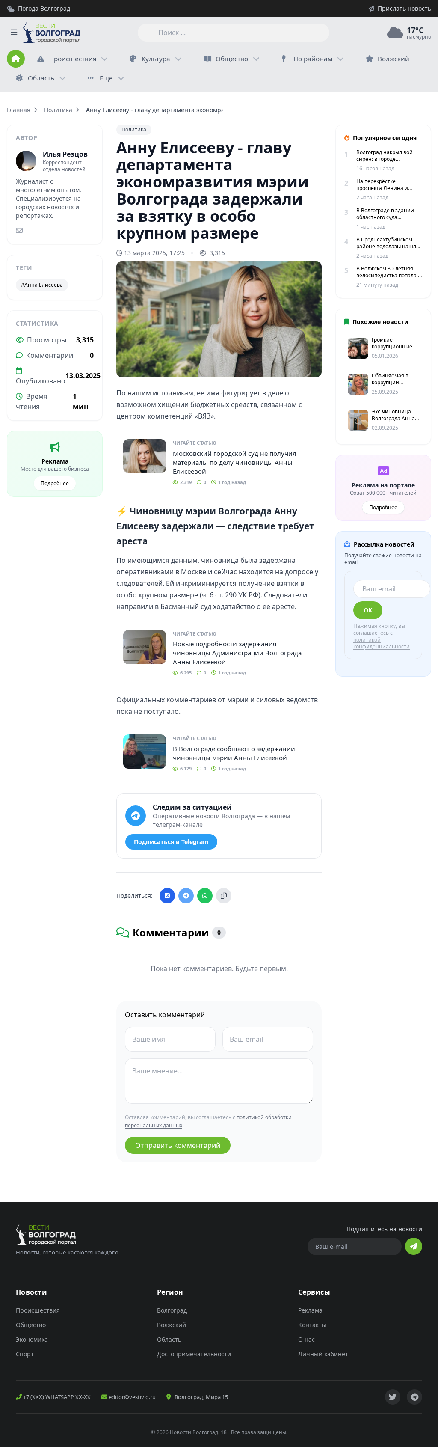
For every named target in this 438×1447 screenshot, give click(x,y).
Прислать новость (404, 8)
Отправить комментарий (177, 1145)
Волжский (171, 1325)
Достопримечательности (194, 1354)
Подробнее (55, 483)
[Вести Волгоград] (51, 32)
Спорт (25, 1354)
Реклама (310, 1310)
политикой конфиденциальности (381, 643)
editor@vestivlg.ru (131, 1397)
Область (41, 78)
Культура (156, 58)
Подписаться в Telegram (171, 842)
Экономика (32, 1339)
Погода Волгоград (44, 8)
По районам (312, 58)
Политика (58, 110)
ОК (368, 610)
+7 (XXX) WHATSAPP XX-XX (56, 1397)
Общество (232, 58)
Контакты (312, 1325)
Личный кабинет (323, 1354)
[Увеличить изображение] (311, 363)
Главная (18, 110)
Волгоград (172, 1310)
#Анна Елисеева (42, 284)
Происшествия (72, 58)
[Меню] (14, 32)
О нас (306, 1339)
